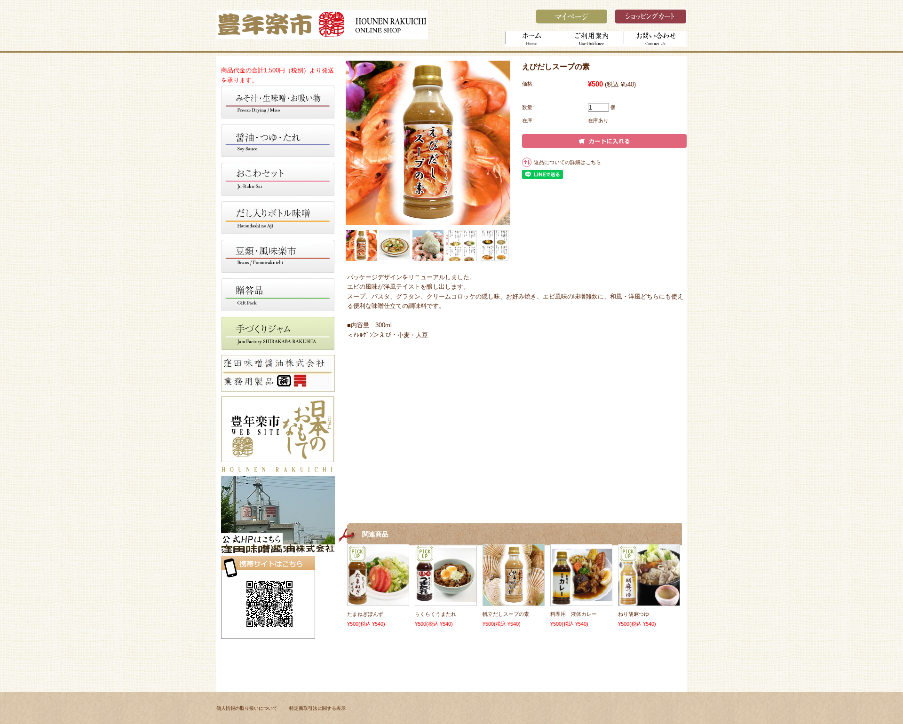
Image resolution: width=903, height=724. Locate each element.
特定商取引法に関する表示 (317, 708)
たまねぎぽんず (365, 614)
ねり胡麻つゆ (633, 614)
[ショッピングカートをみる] (651, 21)
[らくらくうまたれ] (445, 597)
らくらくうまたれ (435, 614)
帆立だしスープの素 (506, 614)
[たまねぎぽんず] (378, 601)
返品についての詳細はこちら (567, 162)
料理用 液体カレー (573, 614)
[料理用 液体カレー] (581, 601)
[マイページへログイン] (572, 21)
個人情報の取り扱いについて (246, 708)
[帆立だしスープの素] (513, 601)
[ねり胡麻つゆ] (649, 601)
